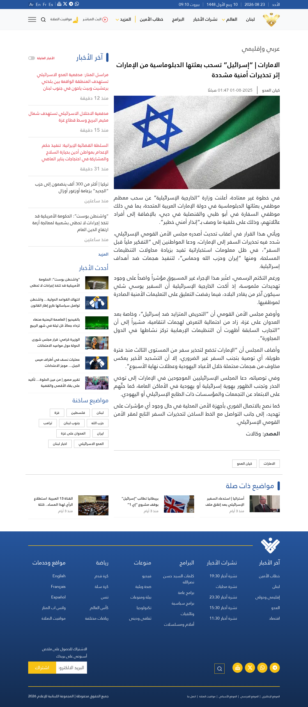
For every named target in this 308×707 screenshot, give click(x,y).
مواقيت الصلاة (61, 19)
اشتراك (42, 667)
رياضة (102, 562)
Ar (31, 4)
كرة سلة (101, 586)
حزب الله (98, 423)
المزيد (125, 19)
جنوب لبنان (72, 423)
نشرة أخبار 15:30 (223, 607)
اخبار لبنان (60, 443)
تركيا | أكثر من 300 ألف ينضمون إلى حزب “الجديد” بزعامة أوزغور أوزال (71, 187)
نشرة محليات (226, 586)
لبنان (250, 19)
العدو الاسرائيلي (91, 443)
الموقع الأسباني (228, 696)
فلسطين (78, 412)
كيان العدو (271, 90)
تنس (104, 597)
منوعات (142, 562)
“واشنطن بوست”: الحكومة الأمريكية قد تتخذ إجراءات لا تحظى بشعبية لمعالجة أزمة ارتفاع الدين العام (70, 223)
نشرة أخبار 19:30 (223, 576)
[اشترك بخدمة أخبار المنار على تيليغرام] (275, 668)
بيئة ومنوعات (141, 597)
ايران (100, 433)
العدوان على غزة (73, 433)
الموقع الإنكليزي (271, 696)
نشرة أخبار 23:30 (223, 597)
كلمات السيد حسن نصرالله (178, 579)
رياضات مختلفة (96, 618)
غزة (57, 412)
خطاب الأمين (151, 19)
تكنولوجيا (144, 607)
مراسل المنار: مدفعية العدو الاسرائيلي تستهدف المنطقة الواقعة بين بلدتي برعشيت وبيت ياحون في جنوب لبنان (72, 81)
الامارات (269, 463)
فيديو (146, 576)
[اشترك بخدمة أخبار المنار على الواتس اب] (262, 668)
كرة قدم (101, 576)
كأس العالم (99, 607)
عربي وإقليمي (261, 48)
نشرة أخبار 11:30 (223, 618)
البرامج (178, 19)
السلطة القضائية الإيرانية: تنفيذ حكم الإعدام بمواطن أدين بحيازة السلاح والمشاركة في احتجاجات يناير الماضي (75, 152)
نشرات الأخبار (205, 19)
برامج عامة (186, 592)
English (59, 576)
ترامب (48, 423)
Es (51, 4)
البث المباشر (92, 19)
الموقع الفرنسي (249, 696)
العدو (275, 607)
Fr (44, 4)
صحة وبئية (143, 586)
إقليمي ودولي (267, 597)
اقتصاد (274, 618)
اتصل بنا (191, 696)
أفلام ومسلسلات (179, 624)
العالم (231, 19)
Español (58, 597)
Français (58, 586)
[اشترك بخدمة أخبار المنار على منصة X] (250, 668)
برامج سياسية (183, 603)
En (38, 4)
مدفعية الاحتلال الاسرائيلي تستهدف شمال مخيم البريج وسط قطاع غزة (68, 116)
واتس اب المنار (54, 607)
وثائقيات (187, 613)
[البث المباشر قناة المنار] (237, 668)
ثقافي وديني (140, 618)
